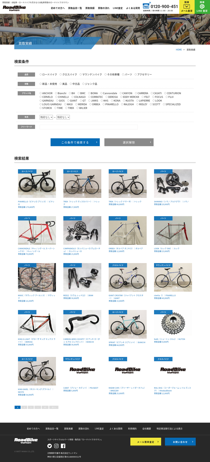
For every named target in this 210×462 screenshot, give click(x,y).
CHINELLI (63, 97)
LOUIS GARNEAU (52, 104)
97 (45, 407)
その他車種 (113, 74)
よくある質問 (133, 8)
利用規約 (132, 428)
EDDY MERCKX (130, 97)
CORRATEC (96, 97)
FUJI (171, 97)
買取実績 (90, 8)
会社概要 (146, 428)
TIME (59, 108)
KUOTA (129, 100)
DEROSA (113, 97)
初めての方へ (58, 8)
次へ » (54, 407)
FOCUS (158, 97)
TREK (70, 108)
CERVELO (47, 97)
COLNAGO (79, 97)
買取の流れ (103, 8)
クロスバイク (69, 74)
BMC (82, 93)
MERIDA (82, 104)
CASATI (157, 93)
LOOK (158, 100)
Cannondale (109, 93)
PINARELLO (112, 104)
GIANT (73, 100)
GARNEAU (48, 100)
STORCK (47, 108)
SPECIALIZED (173, 104)
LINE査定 (118, 8)
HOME (179, 49)
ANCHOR (47, 93)
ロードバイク (49, 74)
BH (73, 93)
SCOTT (156, 104)
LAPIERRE (144, 100)
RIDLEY (143, 104)
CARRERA (142, 93)
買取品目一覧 (75, 8)
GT (84, 100)
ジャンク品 (90, 84)
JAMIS (94, 100)
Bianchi (61, 93)
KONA (116, 100)
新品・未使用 (49, 84)
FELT (147, 97)
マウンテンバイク (92, 74)
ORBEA (95, 104)
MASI (69, 104)
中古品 (76, 84)
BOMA (94, 93)
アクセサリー (144, 74)
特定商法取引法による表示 (169, 428)
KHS (105, 100)
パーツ (128, 74)
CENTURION (173, 93)
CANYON (127, 93)
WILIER (83, 108)
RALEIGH (128, 104)
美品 (64, 84)
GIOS (61, 100)
